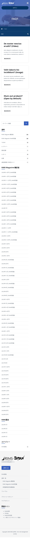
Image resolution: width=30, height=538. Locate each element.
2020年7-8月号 (6, 406)
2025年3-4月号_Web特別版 (9, 196)
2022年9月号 (5, 291)
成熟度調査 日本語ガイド (8, 162)
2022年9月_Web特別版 (8, 287)
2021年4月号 (5, 378)
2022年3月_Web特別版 (8, 323)
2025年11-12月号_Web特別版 (9, 180)
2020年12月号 (5, 390)
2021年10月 (5, 359)
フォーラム (4, 491)
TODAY (3, 142)
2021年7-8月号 (6, 367)
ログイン (15, 7)
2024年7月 (4, 208)
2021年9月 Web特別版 (8, 355)
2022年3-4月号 (6, 319)
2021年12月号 (5, 347)
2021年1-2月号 (6, 386)
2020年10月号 (5, 398)
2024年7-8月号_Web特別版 (9, 212)
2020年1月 (4, 436)
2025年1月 (4, 424)
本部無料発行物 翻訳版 (9, 487)
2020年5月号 (5, 414)
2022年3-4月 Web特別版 (8, 315)
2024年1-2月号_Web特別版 (9, 224)
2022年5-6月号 (6, 311)
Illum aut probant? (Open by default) (13, 97)
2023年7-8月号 (6, 244)
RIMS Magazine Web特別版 (9, 138)
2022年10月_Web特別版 (8, 283)
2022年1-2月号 (6, 331)
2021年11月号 (5, 351)
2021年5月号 (5, 375)
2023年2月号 (5, 263)
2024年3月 (4, 428)
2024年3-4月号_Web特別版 (9, 220)
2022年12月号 (5, 279)
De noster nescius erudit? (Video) (12, 44)
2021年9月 (4, 363)
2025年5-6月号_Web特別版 (9, 192)
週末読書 (4, 150)
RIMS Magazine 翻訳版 (7, 134)
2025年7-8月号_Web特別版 (9, 188)
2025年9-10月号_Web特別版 (9, 184)
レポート (4, 154)
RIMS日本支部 (8, 515)
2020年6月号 (5, 410)
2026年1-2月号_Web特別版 (9, 176)
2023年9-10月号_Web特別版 (9, 240)
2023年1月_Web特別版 (8, 267)
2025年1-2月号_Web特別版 (9, 200)
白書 (3, 158)
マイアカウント (6, 500)
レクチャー (4, 146)
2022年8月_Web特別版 (8, 295)
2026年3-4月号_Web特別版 (9, 172)
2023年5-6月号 (6, 248)
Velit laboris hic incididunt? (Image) (13, 71)
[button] (27, 3)
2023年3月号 (5, 252)
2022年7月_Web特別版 (8, 303)
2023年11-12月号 (6, 228)
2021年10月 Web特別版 (8, 343)
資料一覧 (4, 478)
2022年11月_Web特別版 (8, 275)
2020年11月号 (5, 394)
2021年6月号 (5, 371)
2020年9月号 (5, 402)
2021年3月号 (5, 382)
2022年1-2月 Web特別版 (8, 327)
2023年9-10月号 (6, 236)
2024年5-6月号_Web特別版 (9, 216)
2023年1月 (4, 432)
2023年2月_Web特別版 (8, 259)
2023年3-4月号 (6, 255)
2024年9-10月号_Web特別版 (9, 204)
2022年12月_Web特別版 (8, 271)
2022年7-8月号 (6, 299)
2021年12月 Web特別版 (8, 335)
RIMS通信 (4, 446)
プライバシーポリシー (7, 496)
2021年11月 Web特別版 (8, 339)
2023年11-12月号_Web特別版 (9, 232)
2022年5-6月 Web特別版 (8, 307)
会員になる (6, 468)
